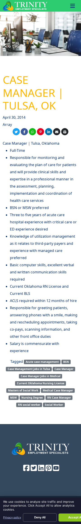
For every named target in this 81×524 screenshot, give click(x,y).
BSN (66, 362)
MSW (13, 397)
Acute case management (42, 362)
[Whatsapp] (32, 131)
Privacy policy (12, 517)
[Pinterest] (40, 131)
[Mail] (56, 131)
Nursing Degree (32, 397)
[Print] (64, 131)
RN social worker (29, 405)
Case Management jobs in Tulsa (29, 369)
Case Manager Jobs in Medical (41, 376)
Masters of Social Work (23, 390)
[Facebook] (24, 131)
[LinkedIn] (48, 131)
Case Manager (63, 369)
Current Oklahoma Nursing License (40, 383)
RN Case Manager (59, 397)
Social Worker (54, 405)
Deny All (39, 517)
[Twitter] (16, 131)
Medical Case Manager (58, 390)
